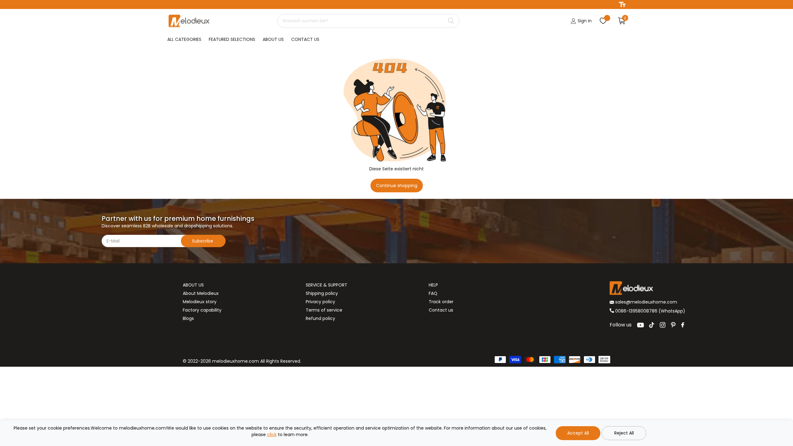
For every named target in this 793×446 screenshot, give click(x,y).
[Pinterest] (673, 325)
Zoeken (450, 21)
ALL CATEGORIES (184, 39)
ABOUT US (273, 39)
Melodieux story (200, 302)
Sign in (584, 21)
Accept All (578, 433)
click (272, 434)
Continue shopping (396, 185)
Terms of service (324, 310)
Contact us (441, 310)
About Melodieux (201, 293)
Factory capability (202, 310)
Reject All (624, 433)
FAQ (433, 293)
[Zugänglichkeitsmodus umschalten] (622, 4)
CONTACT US (305, 39)
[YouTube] (640, 325)
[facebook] (682, 324)
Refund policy (320, 318)
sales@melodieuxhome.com (645, 302)
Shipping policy (322, 293)
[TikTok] (651, 325)
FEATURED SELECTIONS (232, 39)
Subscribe (203, 241)
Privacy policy (320, 302)
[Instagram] (662, 325)
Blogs (188, 318)
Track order (441, 302)
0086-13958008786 (636, 311)
